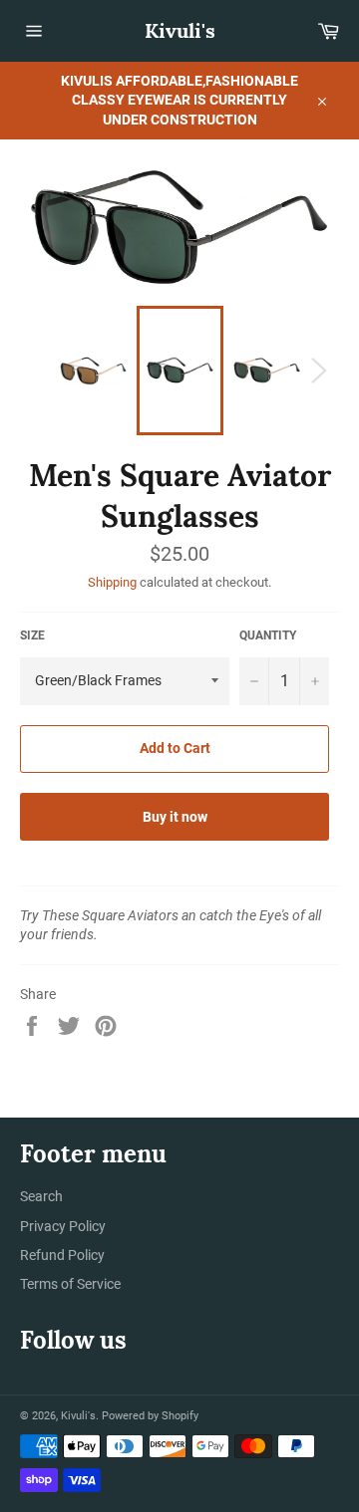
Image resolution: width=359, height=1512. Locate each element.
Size (32, 635)
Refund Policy (62, 1255)
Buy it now (175, 817)
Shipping (112, 582)
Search (41, 1196)
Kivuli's (180, 30)
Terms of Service (70, 1284)
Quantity (267, 635)
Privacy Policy (63, 1226)
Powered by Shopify (150, 1415)
